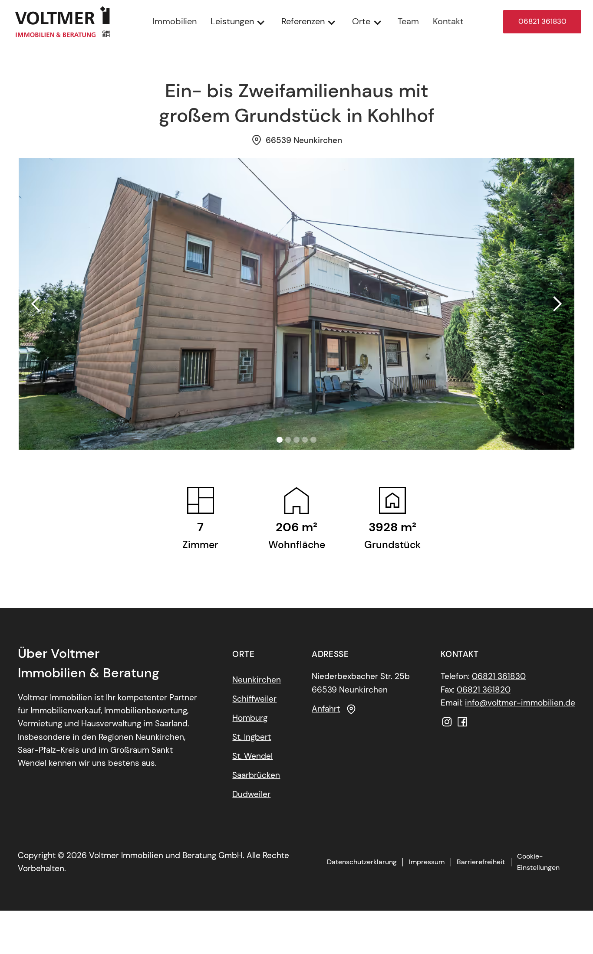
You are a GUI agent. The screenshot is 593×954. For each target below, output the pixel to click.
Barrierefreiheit (481, 861)
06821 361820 (484, 689)
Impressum (427, 861)
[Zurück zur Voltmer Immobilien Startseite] (62, 21)
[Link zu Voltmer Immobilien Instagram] (447, 722)
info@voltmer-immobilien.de (520, 702)
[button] (239, 21)
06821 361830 (542, 21)
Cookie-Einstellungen (538, 862)
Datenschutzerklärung (362, 861)
